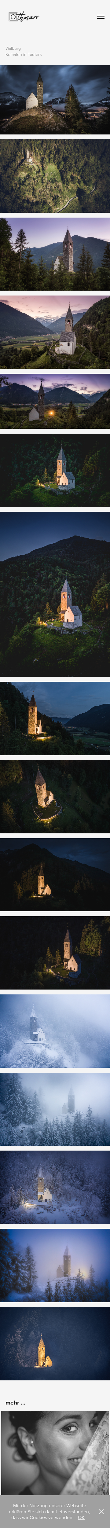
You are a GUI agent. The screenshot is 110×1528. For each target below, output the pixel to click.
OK (81, 1517)
